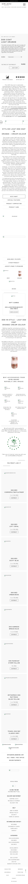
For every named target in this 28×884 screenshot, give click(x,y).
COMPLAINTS (14, 828)
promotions (20, 872)
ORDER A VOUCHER (14, 312)
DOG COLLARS (14, 854)
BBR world (20, 869)
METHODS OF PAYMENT (14, 800)
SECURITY (14, 814)
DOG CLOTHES (14, 857)
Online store (7, 869)
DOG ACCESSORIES (14, 838)
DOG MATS (14, 844)
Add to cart (15, 67)
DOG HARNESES (14, 852)
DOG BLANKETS (14, 848)
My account (14, 881)
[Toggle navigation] (24, 4)
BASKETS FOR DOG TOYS (14, 863)
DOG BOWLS (14, 850)
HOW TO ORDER (14, 810)
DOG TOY (14, 861)
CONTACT (14, 830)
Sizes (3, 57)
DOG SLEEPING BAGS (14, 859)
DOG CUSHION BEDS (14, 842)
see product (14, 497)
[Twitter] (15, 779)
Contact (14, 878)
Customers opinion (20, 875)
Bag (20, 4)
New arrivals (7, 872)
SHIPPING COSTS (14, 798)
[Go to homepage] (14, 773)
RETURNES (14, 824)
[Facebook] (12, 779)
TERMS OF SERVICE (14, 816)
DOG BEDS (14, 840)
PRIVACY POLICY (14, 812)
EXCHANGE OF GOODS (14, 826)
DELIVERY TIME (14, 802)
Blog (7, 875)
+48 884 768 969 (14, 790)
